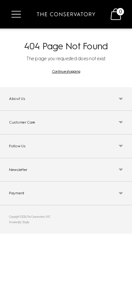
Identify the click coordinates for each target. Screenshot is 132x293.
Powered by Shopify (19, 222)
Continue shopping (66, 71)
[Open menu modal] (16, 14)
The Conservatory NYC (39, 216)
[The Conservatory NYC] (66, 14)
